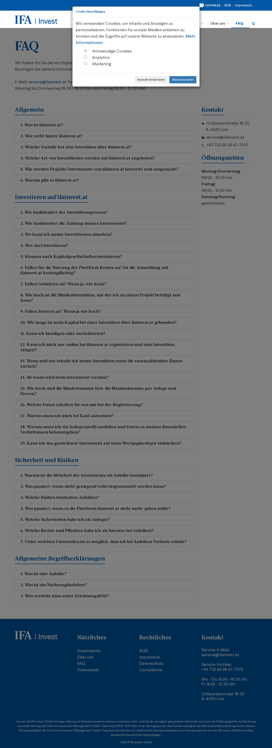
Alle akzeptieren (183, 79)
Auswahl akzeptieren (151, 79)
